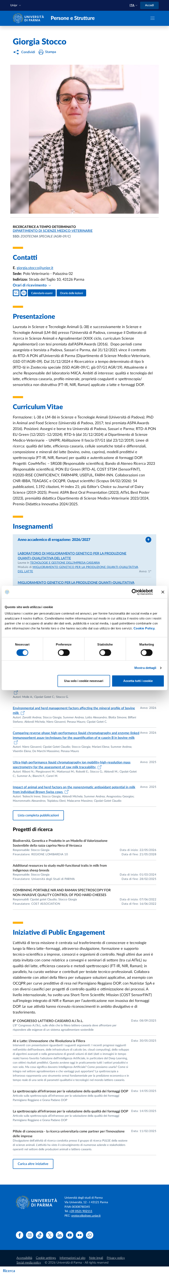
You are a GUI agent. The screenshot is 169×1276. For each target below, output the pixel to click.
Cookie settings (46, 1257)
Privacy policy (116, 1257)
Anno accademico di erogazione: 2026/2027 (54, 540)
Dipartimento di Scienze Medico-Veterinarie (53, 230)
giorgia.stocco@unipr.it (35, 268)
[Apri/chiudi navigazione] (152, 18)
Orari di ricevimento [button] (30, 285)
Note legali (96, 1257)
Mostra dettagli (145, 668)
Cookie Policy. (144, 628)
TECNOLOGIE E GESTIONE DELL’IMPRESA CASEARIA (65, 562)
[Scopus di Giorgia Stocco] (16, 293)
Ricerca (9, 1271)
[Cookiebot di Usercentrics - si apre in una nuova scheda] (135, 592)
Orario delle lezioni (71, 293)
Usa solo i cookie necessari (83, 681)
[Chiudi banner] (162, 592)
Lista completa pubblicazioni (38, 815)
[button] (16, 5)
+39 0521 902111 (80, 1211)
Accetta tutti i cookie (138, 681)
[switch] (64, 652)
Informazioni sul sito (72, 1257)
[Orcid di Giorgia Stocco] (23, 293)
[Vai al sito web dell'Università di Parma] (29, 18)
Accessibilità (24, 1257)
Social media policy (28, 1262)
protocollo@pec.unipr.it (86, 1215)
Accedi (149, 5)
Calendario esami (41, 293)
